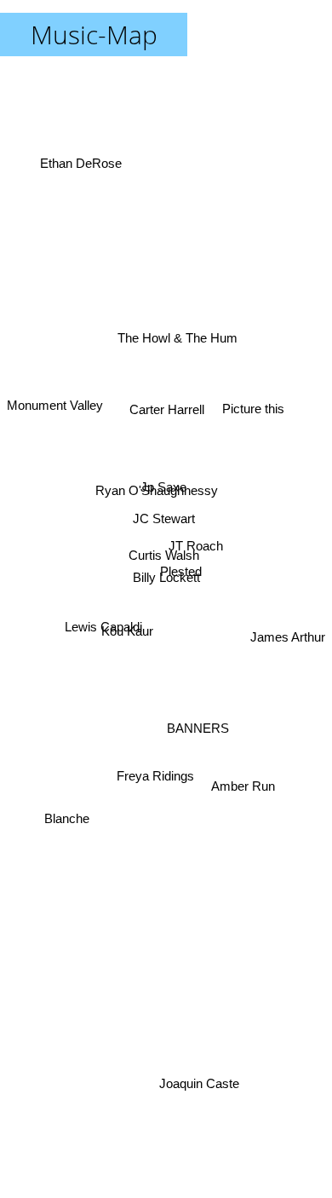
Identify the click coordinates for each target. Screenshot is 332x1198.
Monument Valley (55, 403)
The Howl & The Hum (177, 335)
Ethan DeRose (82, 162)
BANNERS (196, 733)
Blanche (67, 824)
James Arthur (287, 626)
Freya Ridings (154, 776)
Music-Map (94, 34)
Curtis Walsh (164, 555)
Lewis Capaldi (102, 626)
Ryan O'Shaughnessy (156, 482)
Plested (181, 574)
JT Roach (196, 540)
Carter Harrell (169, 407)
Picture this (254, 408)
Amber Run (241, 793)
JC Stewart (163, 519)
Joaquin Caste (200, 1083)
